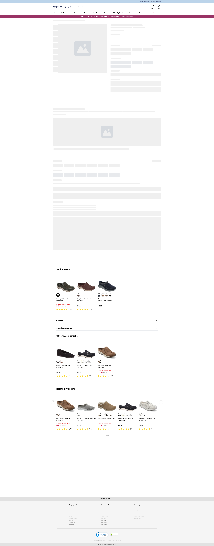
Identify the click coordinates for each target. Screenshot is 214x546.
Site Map (103, 520)
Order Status (104, 510)
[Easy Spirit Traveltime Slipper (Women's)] (86, 402)
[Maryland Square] (62, 7)
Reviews (59, 321)
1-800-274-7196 (111, 540)
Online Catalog (138, 512)
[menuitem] (61, 13)
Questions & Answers (64, 328)
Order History (105, 512)
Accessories (143, 13)
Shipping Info (104, 514)
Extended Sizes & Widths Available (150, 1)
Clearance (156, 13)
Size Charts (104, 522)
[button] (102, 535)
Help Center (104, 508)
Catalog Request (138, 510)
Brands (131, 13)
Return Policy (104, 516)
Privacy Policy (137, 514)
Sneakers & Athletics (61, 13)
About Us (136, 508)
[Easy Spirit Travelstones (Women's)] (86, 349)
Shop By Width (118, 13)
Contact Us (104, 524)
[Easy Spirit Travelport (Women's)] (86, 282)
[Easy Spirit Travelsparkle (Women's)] (148, 402)
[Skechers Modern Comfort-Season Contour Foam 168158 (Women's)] (107, 282)
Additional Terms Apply (127, 16)
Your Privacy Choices (139, 516)
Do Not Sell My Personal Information (107, 544)
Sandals (96, 13)
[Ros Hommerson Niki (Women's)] (65, 349)
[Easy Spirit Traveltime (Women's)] (65, 282)
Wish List (103, 518)
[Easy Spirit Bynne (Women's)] (107, 402)
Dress (86, 13)
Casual (76, 13)
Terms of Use (137, 518)
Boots (106, 13)
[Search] (134, 7)
